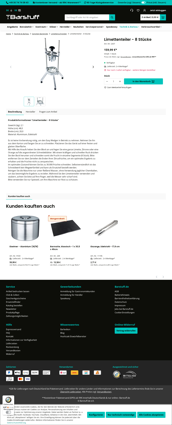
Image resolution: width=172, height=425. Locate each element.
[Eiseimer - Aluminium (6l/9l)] (25, 228)
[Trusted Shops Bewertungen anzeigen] (117, 374)
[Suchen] (112, 17)
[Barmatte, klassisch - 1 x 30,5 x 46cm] (66, 228)
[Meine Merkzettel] (138, 10)
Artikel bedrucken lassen (17, 291)
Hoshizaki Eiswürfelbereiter (73, 336)
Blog (62, 333)
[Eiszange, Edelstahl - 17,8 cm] (106, 228)
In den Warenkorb (142, 81)
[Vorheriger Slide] (11, 67)
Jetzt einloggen (158, 10)
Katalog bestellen (14, 305)
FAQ (8, 333)
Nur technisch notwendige (121, 414)
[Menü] (12, 396)
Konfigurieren (96, 414)
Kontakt (9, 336)
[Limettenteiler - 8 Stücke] (52, 64)
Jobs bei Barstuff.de (124, 309)
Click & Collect (12, 295)
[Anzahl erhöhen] (120, 81)
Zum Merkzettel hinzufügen (119, 87)
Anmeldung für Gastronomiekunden (77, 291)
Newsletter (11, 309)
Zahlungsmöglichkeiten (17, 316)
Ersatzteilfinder (13, 302)
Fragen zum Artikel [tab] (48, 111)
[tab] (15, 112)
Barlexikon (65, 329)
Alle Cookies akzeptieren (151, 414)
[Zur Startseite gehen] (22, 17)
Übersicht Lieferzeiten (70, 391)
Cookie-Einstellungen (125, 312)
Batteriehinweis (122, 295)
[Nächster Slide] (93, 67)
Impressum (120, 305)
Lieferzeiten (11, 343)
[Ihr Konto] (144, 10)
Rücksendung (12, 347)
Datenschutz (121, 302)
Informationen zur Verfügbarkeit (21, 340)
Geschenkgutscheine (16, 298)
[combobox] (87, 17)
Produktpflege (13, 312)
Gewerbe (129, 2)
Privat (156, 2)
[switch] (144, 3)
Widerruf (10, 354)
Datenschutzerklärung (16, 422)
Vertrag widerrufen (126, 330)
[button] (29, 101)
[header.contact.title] (131, 10)
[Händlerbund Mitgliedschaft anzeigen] (130, 374)
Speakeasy (65, 298)
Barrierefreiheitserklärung (127, 298)
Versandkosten (126, 57)
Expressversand (13, 329)
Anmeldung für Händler (71, 295)
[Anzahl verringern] (107, 81)
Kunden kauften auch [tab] (19, 196)
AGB (117, 291)
